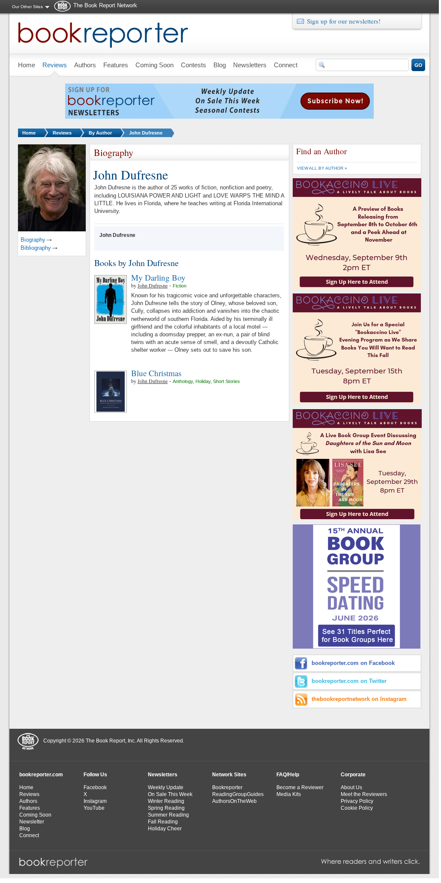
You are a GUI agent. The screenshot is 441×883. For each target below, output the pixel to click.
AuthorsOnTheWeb (234, 801)
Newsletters (162, 774)
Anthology (183, 381)
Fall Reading (163, 821)
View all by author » (322, 168)
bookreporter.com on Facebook (353, 663)
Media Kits (288, 794)
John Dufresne (145, 132)
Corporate (353, 774)
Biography (33, 239)
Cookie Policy (357, 808)
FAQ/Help (287, 774)
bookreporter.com (41, 774)
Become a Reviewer (300, 787)
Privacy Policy (357, 801)
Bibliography (36, 248)
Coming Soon (35, 814)
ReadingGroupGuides (238, 794)
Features (29, 808)
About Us (351, 787)
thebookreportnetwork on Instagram (359, 699)
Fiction (179, 285)
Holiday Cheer (165, 828)
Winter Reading (166, 801)
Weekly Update (165, 787)
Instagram (95, 801)
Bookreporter (227, 787)
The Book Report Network (105, 5)
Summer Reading (168, 814)
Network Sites (229, 774)
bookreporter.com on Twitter (349, 681)
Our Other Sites (27, 6)
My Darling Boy (158, 277)
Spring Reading (166, 808)
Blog (24, 828)
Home (29, 132)
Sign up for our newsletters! (344, 21)
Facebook (95, 787)
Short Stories (226, 381)
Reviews (62, 132)
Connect (29, 835)
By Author (100, 132)
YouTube (94, 808)
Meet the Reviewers (364, 794)
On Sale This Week (170, 794)
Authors (28, 801)
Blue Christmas (156, 373)
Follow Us (95, 774)
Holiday (202, 381)
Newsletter (31, 821)
